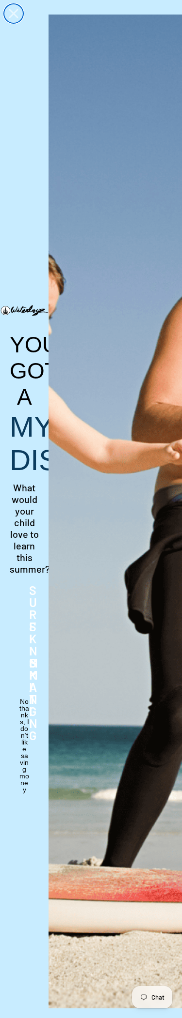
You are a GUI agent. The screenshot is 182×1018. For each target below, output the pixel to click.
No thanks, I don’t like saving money (24, 707)
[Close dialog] (13, 13)
